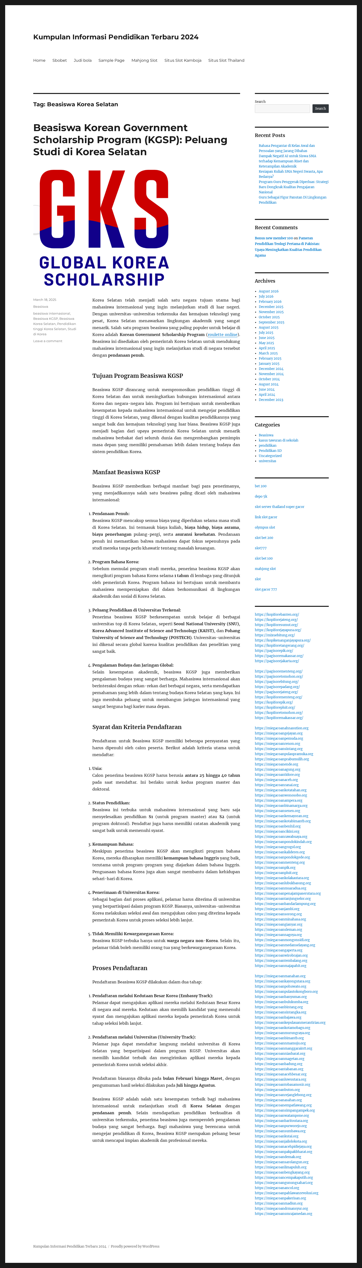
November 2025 (271, 312)
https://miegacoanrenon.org (277, 744)
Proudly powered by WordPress (135, 1246)
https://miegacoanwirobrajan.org (281, 955)
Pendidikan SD (270, 451)
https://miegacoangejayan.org (279, 733)
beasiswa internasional (51, 313)
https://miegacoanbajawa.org (278, 1017)
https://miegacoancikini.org (277, 831)
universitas (267, 461)
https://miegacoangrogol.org (278, 847)
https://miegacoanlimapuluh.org (281, 1167)
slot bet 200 (264, 538)
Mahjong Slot (145, 60)
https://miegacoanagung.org (277, 769)
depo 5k (261, 496)
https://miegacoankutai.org (276, 1136)
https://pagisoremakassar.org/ (279, 656)
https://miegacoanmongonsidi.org (282, 940)
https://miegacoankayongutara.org (282, 981)
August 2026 (269, 291)
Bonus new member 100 (274, 238)
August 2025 (269, 327)
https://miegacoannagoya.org (278, 935)
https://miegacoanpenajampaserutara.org (288, 893)
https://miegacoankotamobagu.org (282, 1028)
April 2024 (267, 395)
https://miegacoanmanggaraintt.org (283, 1048)
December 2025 (271, 307)
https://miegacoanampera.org (278, 800)
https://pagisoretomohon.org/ (279, 676)
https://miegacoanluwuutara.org (280, 1079)
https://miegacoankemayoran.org (281, 816)
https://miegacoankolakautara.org (282, 878)
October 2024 (269, 379)
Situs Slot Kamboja (183, 60)
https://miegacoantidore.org (277, 775)
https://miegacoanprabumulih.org (282, 759)
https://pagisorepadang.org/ (277, 687)
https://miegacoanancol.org (277, 1188)
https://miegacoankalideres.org (280, 852)
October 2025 (269, 317)
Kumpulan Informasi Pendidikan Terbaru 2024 (115, 37)
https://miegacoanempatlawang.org (283, 1105)
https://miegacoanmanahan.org (280, 976)
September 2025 (271, 322)
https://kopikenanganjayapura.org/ (283, 640)
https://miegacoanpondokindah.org (283, 842)
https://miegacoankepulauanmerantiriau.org (290, 1023)
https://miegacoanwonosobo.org (281, 795)
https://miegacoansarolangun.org (282, 1162)
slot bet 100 (264, 558)
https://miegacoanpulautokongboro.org (286, 992)
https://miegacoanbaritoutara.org (281, 1121)
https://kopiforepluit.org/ (275, 707)
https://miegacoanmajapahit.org (280, 966)
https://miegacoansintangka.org (280, 1012)
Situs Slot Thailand (226, 60)
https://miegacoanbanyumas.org (281, 997)
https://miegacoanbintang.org (279, 1007)
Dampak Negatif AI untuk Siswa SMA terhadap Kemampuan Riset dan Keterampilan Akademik (287, 161)
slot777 (261, 548)
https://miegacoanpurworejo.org (281, 1126)
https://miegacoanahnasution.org (282, 728)
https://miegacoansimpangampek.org (285, 1110)
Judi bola (83, 60)
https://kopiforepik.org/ (274, 702)
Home (39, 60)
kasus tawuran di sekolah (278, 440)
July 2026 (266, 296)
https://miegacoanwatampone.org (282, 1116)
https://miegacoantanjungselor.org (283, 899)
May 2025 (266, 343)
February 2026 (270, 302)
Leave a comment (47, 341)
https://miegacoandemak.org (278, 1157)
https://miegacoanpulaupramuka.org (284, 754)
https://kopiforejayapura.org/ (278, 630)
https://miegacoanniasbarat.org (280, 1054)
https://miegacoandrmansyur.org (281, 1209)
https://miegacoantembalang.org (281, 961)
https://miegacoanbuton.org (277, 1090)
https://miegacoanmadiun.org (279, 1203)
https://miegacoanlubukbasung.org (283, 883)
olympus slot (265, 527)
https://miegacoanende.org (276, 764)
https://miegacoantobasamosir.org (282, 1085)
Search (260, 102)
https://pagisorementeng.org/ (279, 671)
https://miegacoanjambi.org (277, 909)
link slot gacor (266, 517)
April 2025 (267, 348)
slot (258, 579)
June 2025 (267, 338)
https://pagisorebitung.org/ (277, 682)
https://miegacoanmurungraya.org (282, 1033)
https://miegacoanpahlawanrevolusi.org (286, 1193)
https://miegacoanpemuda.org (279, 738)
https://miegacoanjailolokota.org (281, 1141)
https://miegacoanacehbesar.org (281, 1074)
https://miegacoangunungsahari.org (284, 1183)
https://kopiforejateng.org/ (276, 620)
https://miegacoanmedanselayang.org (285, 945)
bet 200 (260, 486)
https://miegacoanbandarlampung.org (285, 904)
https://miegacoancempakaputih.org (284, 1178)
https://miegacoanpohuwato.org (280, 986)
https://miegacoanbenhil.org (278, 826)
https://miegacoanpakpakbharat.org (283, 1152)
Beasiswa (40, 306)
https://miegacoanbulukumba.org (281, 1002)
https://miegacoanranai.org (277, 785)
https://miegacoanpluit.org (276, 873)
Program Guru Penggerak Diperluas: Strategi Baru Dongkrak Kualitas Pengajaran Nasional (294, 187)
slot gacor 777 (266, 589)
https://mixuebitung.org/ (275, 635)
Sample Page (112, 60)
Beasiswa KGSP (45, 319)
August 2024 (269, 384)
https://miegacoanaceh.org (276, 780)
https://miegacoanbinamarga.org (281, 806)
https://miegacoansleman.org (278, 930)
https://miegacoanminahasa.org (280, 919)
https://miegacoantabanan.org (279, 1069)
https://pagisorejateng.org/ (276, 692)
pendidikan (268, 445)
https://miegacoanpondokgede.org (282, 857)
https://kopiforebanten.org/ (277, 614)
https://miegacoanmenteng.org (280, 862)
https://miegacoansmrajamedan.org (283, 1214)
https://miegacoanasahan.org (278, 1100)
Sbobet (59, 60)
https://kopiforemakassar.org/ (279, 718)
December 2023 (271, 400)
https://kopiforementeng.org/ (278, 697)
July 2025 (266, 333)
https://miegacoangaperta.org (278, 950)
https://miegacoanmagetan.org (279, 1059)
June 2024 (267, 389)
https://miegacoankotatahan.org (281, 790)
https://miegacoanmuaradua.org (280, 888)
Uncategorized (270, 456)
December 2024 (271, 369)
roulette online (222, 334)
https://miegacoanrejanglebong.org (283, 1095)
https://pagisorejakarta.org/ (277, 661)
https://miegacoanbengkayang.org (282, 1172)
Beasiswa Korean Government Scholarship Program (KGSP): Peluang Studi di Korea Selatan (130, 140)
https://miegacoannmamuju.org (280, 1043)
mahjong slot (265, 569)
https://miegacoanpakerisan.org (280, 1198)
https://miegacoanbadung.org (278, 1064)
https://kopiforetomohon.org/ (279, 713)
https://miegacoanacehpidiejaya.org (283, 1147)
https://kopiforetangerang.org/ (279, 645)
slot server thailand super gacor (279, 507)
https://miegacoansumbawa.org (280, 1131)
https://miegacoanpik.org (275, 868)
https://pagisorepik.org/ (274, 651)
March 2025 (268, 353)
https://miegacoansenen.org (277, 811)
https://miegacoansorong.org (278, 914)
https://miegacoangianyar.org (278, 924)
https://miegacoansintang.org (279, 749)
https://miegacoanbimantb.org (279, 1038)
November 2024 (271, 374)
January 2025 (269, 364)
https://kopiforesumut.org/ (276, 625)
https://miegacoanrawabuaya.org (281, 837)
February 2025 (270, 358)
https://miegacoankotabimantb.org (283, 821)
